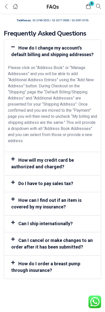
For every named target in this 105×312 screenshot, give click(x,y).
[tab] (52, 51)
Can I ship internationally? (45, 223)
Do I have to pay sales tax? (45, 183)
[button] (88, 6)
